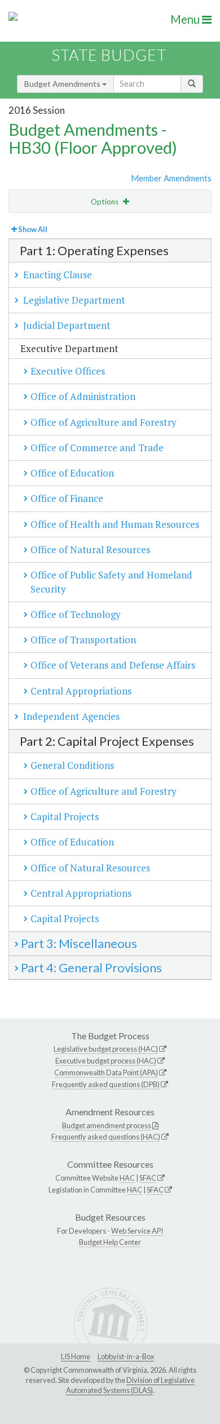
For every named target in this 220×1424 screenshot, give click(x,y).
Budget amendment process (106, 1125)
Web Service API (137, 1230)
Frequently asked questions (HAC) (105, 1136)
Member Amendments (171, 178)
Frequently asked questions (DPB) (106, 1084)
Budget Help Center (110, 1242)
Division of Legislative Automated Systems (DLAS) (130, 1385)
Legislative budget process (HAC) (106, 1048)
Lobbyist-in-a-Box (126, 1356)
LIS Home (75, 1356)
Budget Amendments (63, 83)
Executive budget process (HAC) (105, 1060)
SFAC (147, 1177)
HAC (127, 1177)
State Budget (109, 55)
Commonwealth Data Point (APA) (106, 1072)
